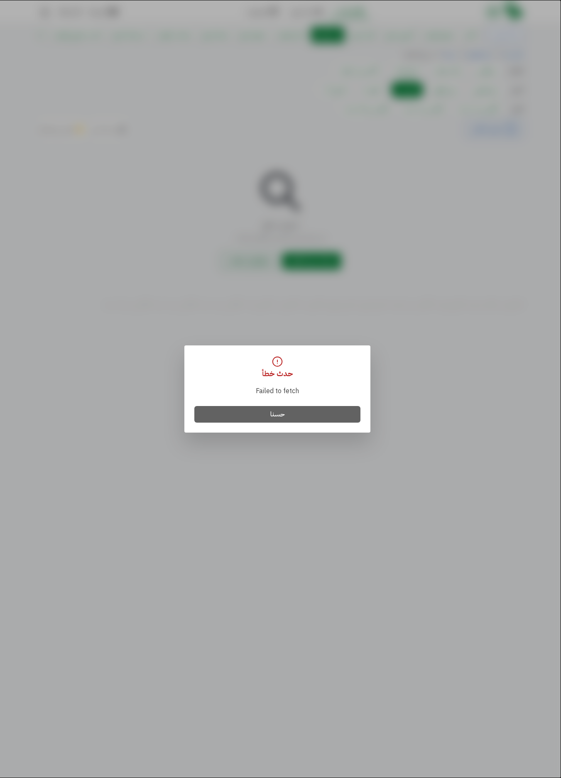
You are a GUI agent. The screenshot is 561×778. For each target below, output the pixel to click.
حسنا (277, 414)
